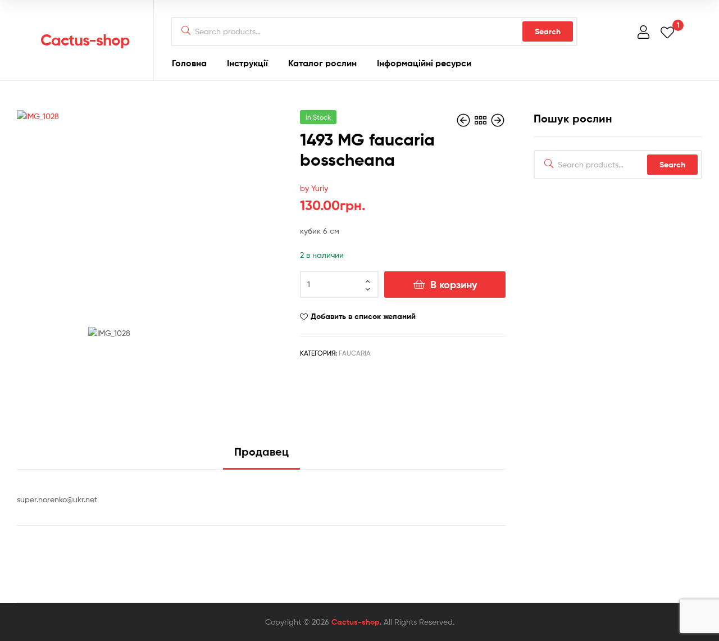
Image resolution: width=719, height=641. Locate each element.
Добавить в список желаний (363, 316)
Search (548, 31)
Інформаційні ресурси (424, 63)
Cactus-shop (85, 39)
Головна (189, 63)
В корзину (453, 284)
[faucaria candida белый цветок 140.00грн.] (498, 120)
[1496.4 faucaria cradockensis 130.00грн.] (465, 120)
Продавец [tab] (261, 451)
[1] (667, 32)
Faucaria (355, 353)
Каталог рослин (322, 63)
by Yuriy (314, 188)
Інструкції (247, 63)
